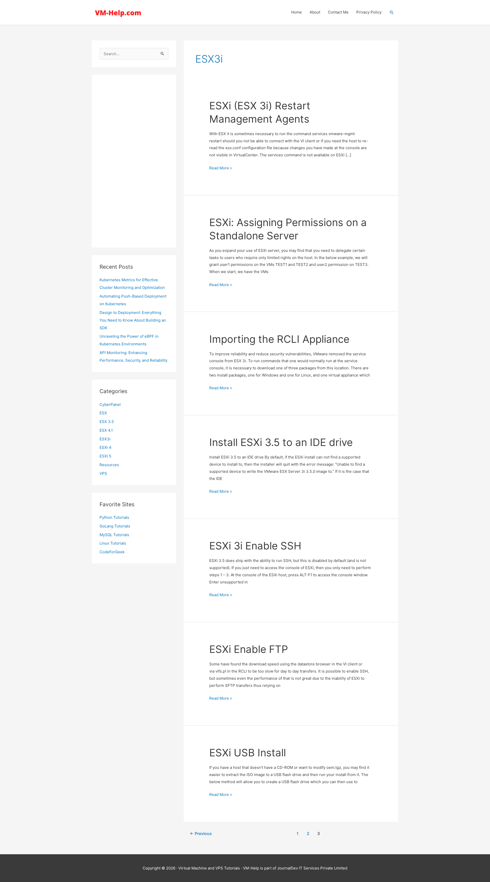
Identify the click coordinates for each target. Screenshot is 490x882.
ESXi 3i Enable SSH (255, 545)
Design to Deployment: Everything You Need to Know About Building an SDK (133, 320)
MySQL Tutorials (114, 534)
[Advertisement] (134, 161)
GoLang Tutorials (115, 526)
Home (296, 12)
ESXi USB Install (247, 752)
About (315, 12)
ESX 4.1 (106, 430)
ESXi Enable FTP (248, 649)
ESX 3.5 (107, 421)
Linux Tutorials (113, 543)
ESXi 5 (105, 456)
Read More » (220, 168)
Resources (109, 464)
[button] (391, 12)
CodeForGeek (112, 551)
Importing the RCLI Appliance (279, 339)
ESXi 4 (106, 447)
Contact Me (338, 12)
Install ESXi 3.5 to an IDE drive (281, 442)
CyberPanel (110, 404)
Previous (201, 833)
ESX (103, 412)
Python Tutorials (114, 517)
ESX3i (105, 439)
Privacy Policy (369, 12)
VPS (103, 473)
